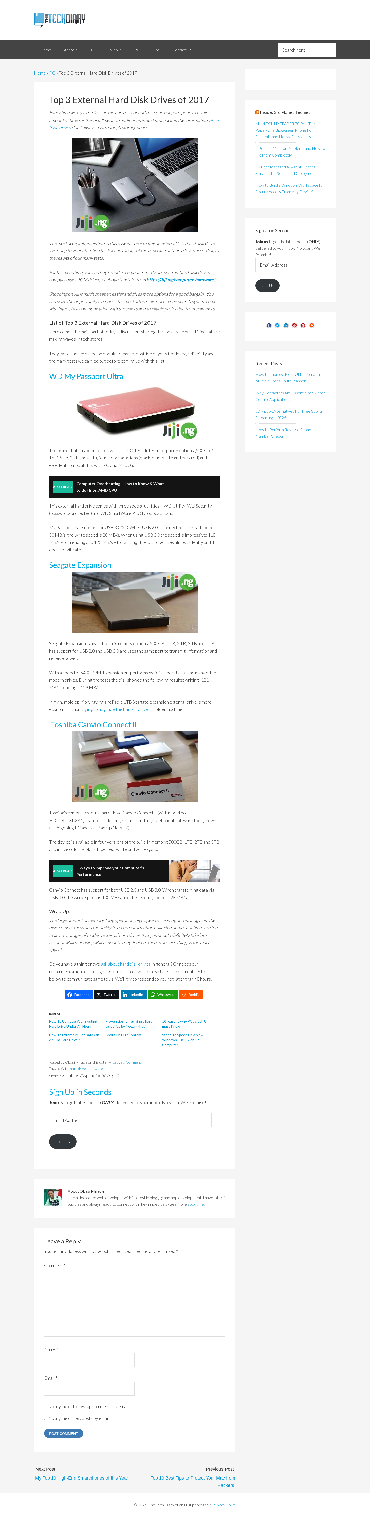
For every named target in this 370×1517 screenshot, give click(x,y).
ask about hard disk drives (126, 964)
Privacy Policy (224, 1504)
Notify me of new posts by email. (79, 1418)
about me (196, 1204)
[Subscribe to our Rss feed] (311, 327)
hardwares (96, 1068)
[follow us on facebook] (269, 327)
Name (51, 1349)
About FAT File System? (124, 1035)
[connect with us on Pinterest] (303, 327)
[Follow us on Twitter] (277, 327)
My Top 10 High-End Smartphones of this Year (81, 1478)
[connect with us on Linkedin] (286, 327)
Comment (54, 1265)
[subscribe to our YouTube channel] (294, 327)
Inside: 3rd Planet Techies (285, 112)
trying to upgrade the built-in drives (115, 709)
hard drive (78, 1068)
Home (40, 73)
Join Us (63, 1141)
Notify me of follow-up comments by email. (89, 1406)
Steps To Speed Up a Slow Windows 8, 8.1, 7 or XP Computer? (182, 1040)
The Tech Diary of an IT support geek (79, 20)
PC (52, 73)
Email (50, 1378)
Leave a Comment (127, 1062)
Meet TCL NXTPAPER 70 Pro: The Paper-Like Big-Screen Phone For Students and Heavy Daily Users (285, 130)
